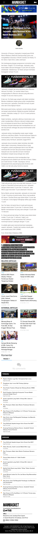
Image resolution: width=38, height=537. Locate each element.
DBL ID (31, 531)
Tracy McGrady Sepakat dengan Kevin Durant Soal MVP (18, 423)
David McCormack (20, 251)
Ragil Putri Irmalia (6, 380)
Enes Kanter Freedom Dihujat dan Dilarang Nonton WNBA (19, 388)
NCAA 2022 (7, 245)
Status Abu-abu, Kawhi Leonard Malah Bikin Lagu (17, 447)
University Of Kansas (28, 247)
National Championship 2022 (9, 258)
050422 (19, 258)
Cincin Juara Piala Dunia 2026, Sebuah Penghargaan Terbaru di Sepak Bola (9, 299)
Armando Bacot (30, 254)
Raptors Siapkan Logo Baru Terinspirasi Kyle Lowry (17, 379)
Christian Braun (13, 254)
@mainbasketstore (16, 508)
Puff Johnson (26, 256)
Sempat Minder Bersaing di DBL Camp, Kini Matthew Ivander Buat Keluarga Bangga (9, 346)
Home (6, 531)
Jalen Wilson (21, 254)
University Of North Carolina (19, 249)
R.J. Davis (4, 256)
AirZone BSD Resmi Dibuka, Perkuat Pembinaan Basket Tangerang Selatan (7, 278)
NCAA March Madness (16, 245)
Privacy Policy (12, 531)
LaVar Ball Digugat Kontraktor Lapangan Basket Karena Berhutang (28, 298)
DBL (2, 319)
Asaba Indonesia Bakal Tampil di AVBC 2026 (27, 276)
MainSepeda (26, 531)
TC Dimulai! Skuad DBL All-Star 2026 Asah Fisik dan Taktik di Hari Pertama (28, 324)
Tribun (6, 25)
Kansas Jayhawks (6, 249)
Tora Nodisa (5, 385)
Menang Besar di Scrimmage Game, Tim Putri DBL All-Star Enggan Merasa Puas (8, 324)
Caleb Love (11, 256)
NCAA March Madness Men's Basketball (12, 247)
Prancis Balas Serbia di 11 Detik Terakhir (14, 457)
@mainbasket (6, 508)
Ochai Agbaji (5, 254)
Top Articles (19, 531)
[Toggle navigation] (4, 2)
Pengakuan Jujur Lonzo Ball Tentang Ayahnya (15, 383)
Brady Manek (18, 256)
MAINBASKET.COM (17, 526)
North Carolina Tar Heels (8, 251)
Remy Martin (29, 251)
